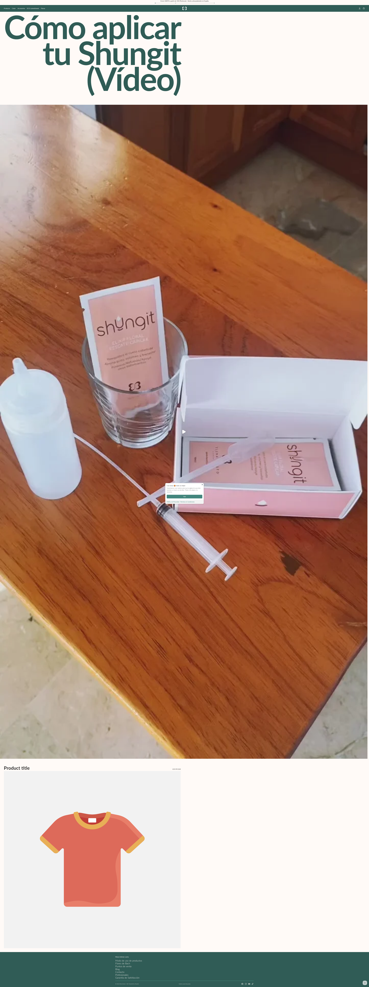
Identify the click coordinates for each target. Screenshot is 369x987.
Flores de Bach (122, 963)
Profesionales (121, 974)
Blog (117, 969)
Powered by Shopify (134, 984)
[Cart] (364, 8)
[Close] (202, 484)
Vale (184, 496)
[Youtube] (249, 984)
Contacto (119, 972)
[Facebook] (242, 984)
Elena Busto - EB (124, 984)
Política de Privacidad (173, 502)
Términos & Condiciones (187, 502)
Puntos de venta (123, 966)
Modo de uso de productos (128, 960)
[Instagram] (246, 984)
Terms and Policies (184, 984)
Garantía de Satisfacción (127, 977)
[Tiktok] (252, 984)
